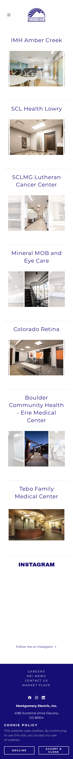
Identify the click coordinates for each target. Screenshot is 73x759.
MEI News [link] (36, 676)
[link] (36, 15)
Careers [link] (36, 671)
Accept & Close (54, 750)
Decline (19, 750)
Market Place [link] (36, 685)
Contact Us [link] (36, 680)
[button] (10, 14)
